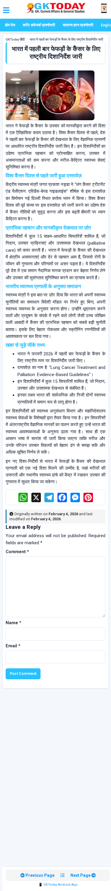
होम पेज (10, 25)
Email (13, 645)
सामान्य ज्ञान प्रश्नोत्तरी (78, 25)
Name (13, 622)
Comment (17, 551)
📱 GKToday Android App (58, 885)
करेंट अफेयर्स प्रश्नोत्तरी (39, 25)
